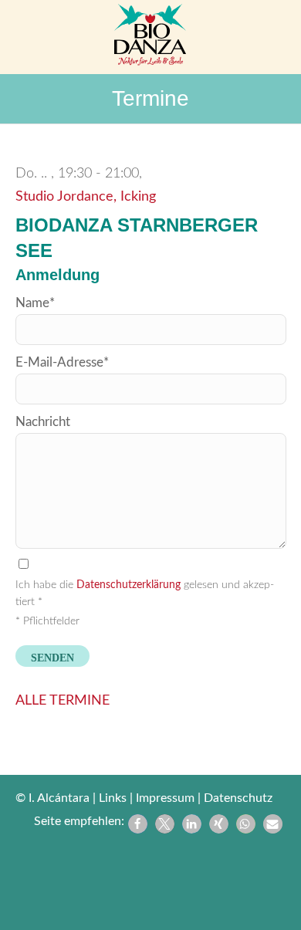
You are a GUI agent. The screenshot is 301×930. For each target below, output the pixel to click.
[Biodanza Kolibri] (150, 36)
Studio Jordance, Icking (85, 197)
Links (113, 798)
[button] (137, 824)
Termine (150, 98)
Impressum (165, 798)
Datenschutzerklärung (128, 584)
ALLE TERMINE (62, 701)
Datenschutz (238, 798)
